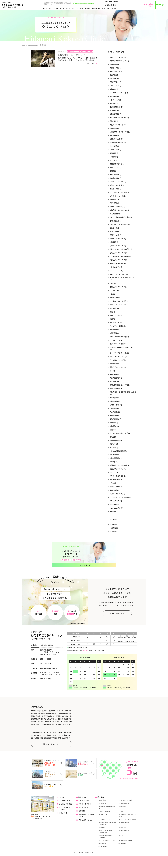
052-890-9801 (45, 663)
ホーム (45, 8)
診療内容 (87, 8)
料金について (83, 797)
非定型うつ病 (103, 814)
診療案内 (100, 797)
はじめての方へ (65, 8)
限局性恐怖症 (103, 846)
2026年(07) (114, 524)
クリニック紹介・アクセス (65, 808)
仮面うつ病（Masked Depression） (105, 831)
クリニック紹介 (53, 8)
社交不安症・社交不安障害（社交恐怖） (107, 823)
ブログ (120, 8)
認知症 (121, 835)
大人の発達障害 (124, 803)
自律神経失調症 (124, 822)
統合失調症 (102, 843)
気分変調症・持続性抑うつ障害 (127, 815)
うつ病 (121, 811)
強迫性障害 (102, 803)
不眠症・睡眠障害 (104, 811)
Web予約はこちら (117, 613)
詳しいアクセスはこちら (51, 744)
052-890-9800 (45, 659)
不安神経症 (122, 806)
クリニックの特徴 (77, 8)
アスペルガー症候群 (125, 800)
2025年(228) (114, 528)
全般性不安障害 (124, 830)
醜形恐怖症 (122, 827)
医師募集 (81, 811)
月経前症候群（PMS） (126, 840)
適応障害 (102, 827)
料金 (103, 8)
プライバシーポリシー (86, 820)
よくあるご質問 (111, 8)
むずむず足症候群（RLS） (107, 840)
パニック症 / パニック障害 (127, 819)
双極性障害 (102, 800)
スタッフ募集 (83, 807)
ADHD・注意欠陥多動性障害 (107, 807)
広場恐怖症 (122, 843)
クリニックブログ (33, 45)
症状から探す (96, 8)
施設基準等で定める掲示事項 (86, 815)
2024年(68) (114, 532)
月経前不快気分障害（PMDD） (105, 836)
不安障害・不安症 (104, 819)
